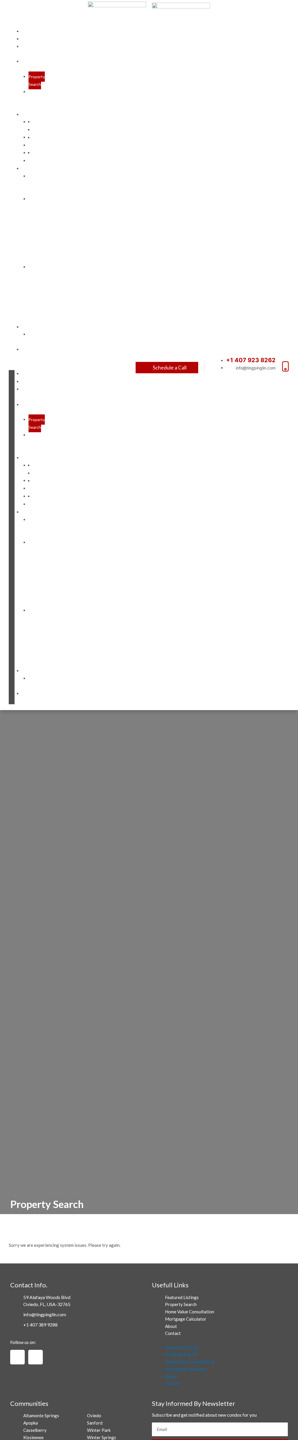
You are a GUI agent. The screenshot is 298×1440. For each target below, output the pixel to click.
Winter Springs (40, 156)
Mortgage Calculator (38, 338)
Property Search (37, 80)
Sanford (40, 129)
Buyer (33, 327)
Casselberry (35, 1430)
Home (32, 31)
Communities (41, 114)
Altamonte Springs (41, 1415)
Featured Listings (32, 393)
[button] (11, 366)
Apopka (30, 1422)
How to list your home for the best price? (34, 228)
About (33, 38)
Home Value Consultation (189, 1311)
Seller (33, 168)
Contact (36, 349)
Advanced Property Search (38, 99)
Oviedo (39, 121)
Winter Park (39, 141)
